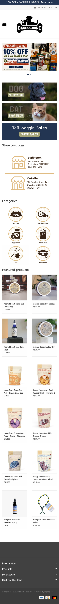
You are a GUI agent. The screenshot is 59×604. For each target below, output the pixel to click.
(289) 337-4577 (35, 167)
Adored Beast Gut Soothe (44, 304)
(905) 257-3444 (34, 188)
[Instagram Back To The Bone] (29, 550)
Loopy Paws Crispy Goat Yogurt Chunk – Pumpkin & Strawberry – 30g (44, 391)
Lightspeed (48, 592)
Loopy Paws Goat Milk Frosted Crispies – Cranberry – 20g (42, 435)
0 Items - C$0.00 (47, 7)
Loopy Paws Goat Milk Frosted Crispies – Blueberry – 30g (13, 478)
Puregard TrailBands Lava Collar (44, 521)
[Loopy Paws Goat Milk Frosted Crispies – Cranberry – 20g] (44, 417)
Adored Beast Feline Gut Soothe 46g (14, 305)
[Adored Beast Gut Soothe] (44, 288)
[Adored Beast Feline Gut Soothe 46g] (14, 288)
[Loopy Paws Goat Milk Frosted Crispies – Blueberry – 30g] (14, 460)
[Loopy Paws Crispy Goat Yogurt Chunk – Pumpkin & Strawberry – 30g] (44, 374)
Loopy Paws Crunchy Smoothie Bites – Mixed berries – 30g (43, 478)
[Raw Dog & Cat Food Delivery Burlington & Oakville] (34, 24)
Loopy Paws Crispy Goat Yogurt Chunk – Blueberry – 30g (14, 435)
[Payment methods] (41, 598)
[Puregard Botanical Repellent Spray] (14, 503)
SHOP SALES (29, 134)
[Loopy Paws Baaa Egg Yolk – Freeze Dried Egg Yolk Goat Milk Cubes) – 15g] (14, 374)
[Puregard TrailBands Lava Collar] (44, 503)
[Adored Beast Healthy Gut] (44, 331)
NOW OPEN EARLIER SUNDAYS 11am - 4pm (29, 2)
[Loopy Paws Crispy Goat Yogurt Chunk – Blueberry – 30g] (14, 417)
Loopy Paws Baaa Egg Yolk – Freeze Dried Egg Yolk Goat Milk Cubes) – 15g (13, 391)
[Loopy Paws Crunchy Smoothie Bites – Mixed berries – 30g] (44, 460)
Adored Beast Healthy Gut (44, 347)
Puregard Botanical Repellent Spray (12, 521)
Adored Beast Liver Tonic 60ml (14, 348)
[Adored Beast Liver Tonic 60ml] (14, 331)
